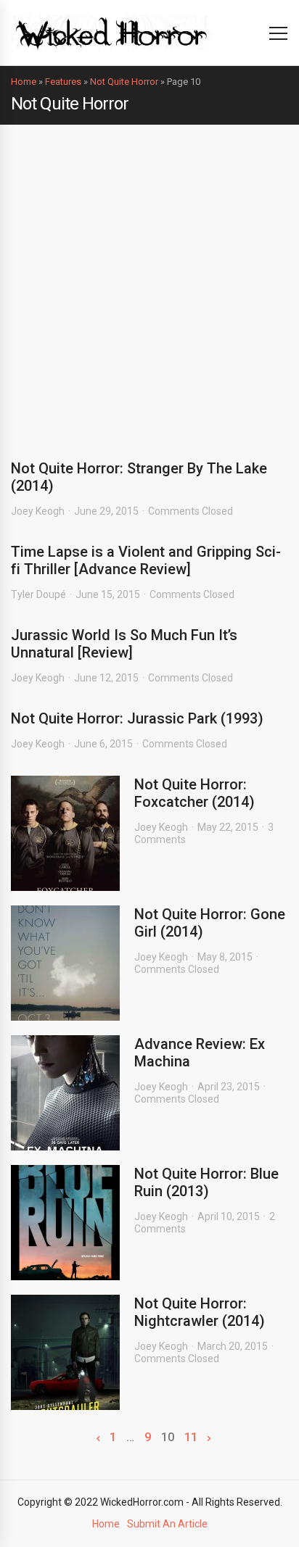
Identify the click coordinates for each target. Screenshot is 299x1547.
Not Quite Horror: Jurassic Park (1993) (137, 718)
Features (63, 81)
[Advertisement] (149, 281)
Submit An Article (167, 1524)
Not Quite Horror (124, 81)
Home (23, 81)
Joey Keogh (38, 511)
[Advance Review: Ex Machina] (65, 1092)
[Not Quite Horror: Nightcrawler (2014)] (65, 1352)
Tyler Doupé (38, 594)
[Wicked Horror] (111, 32)
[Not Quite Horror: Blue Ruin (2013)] (65, 1222)
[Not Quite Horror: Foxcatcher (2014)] (65, 833)
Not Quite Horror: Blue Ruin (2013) (206, 1182)
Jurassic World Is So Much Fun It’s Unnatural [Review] (124, 643)
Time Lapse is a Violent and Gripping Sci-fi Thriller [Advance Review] (146, 560)
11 (190, 1437)
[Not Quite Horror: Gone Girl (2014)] (65, 963)
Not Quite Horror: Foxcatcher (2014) (194, 793)
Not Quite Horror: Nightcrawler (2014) (199, 1312)
